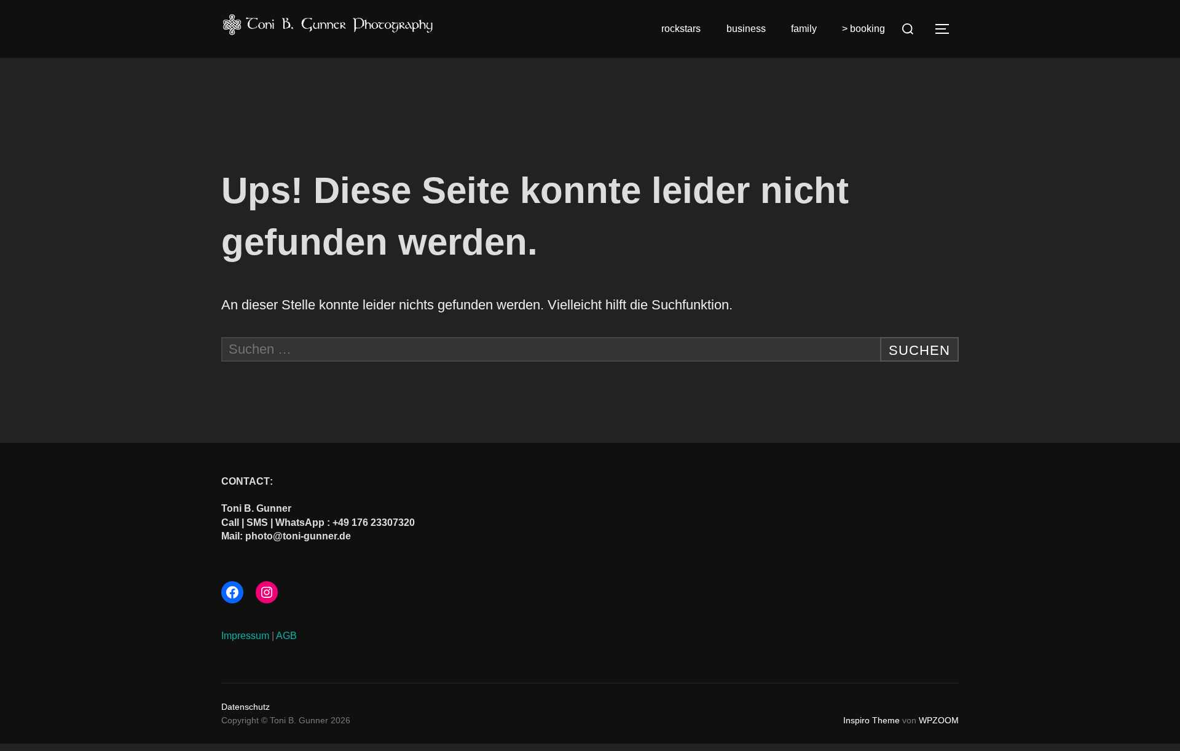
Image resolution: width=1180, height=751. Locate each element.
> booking (863, 28)
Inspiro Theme (871, 720)
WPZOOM (939, 720)
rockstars (681, 28)
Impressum (245, 635)
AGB (286, 635)
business (746, 28)
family (804, 28)
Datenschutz (245, 707)
